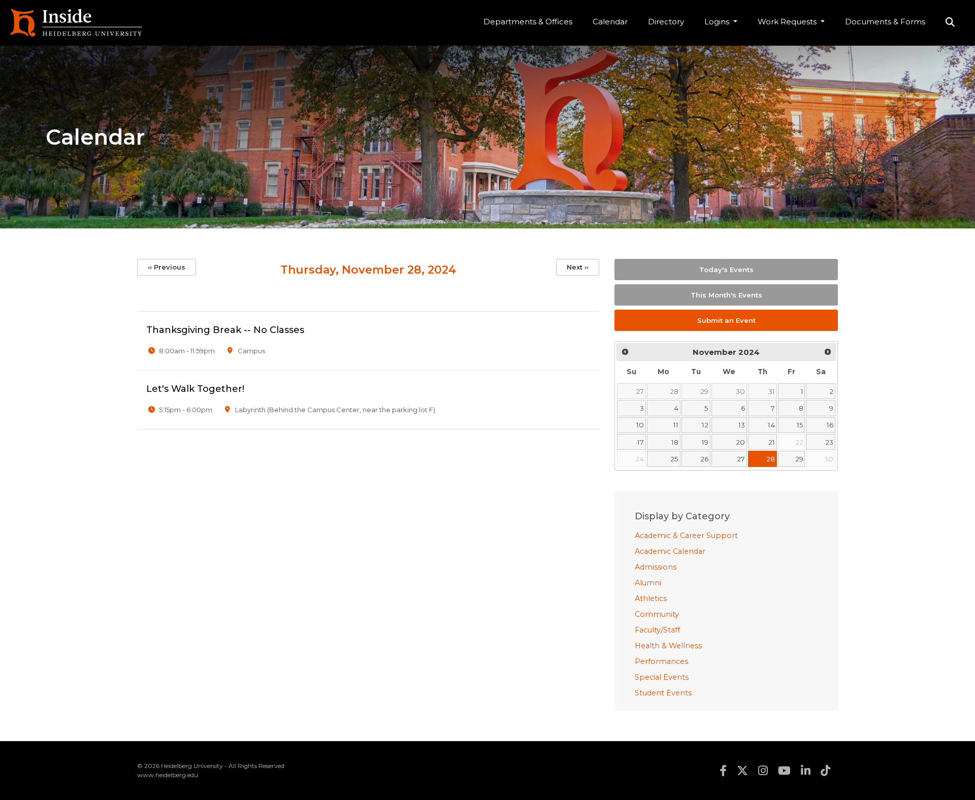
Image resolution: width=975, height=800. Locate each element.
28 (674, 391)
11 (675, 425)
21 (771, 442)
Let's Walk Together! (195, 388)
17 (640, 442)
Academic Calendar (670, 551)
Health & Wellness (668, 645)
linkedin (805, 770)
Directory (666, 21)
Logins (717, 21)
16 (830, 425)
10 (640, 425)
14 (771, 425)
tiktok (825, 770)
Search (950, 23)
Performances (661, 661)
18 (674, 442)
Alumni (648, 582)
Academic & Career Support (686, 535)
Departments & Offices (527, 21)
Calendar (610, 21)
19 (705, 442)
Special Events (662, 677)
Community (657, 614)
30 (740, 391)
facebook (723, 770)
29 (704, 391)
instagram (763, 770)
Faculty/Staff (657, 630)
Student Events (663, 692)
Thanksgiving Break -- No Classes (225, 330)
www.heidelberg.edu (167, 775)
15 (800, 425)
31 (771, 391)
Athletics (651, 598)
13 (741, 425)
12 (705, 425)
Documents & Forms (885, 21)
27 (640, 391)
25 (674, 459)
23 (829, 442)
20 (740, 442)
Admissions (655, 567)
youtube (784, 770)
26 (704, 459)
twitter (742, 770)
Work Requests (788, 21)
